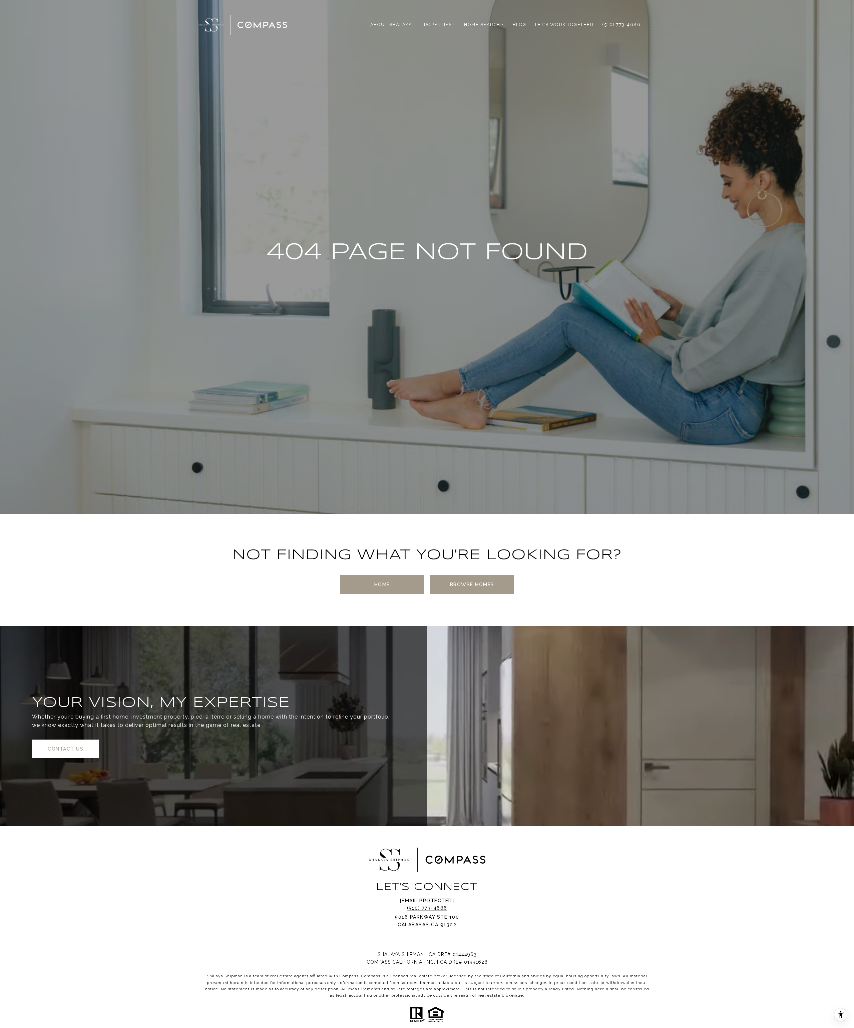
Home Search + (484, 24)
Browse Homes (472, 584)
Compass (370, 976)
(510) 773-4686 (427, 908)
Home (382, 584)
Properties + (438, 24)
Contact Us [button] (65, 749)
